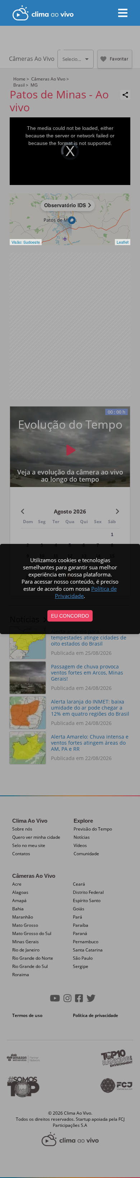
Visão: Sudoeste (25, 242)
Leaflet (123, 242)
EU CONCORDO (70, 616)
